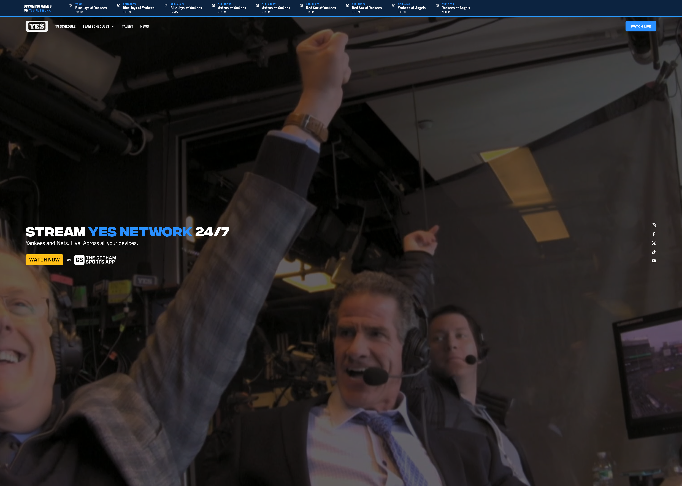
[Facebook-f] (653, 234)
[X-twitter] (653, 243)
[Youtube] (653, 260)
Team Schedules (96, 26)
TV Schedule (65, 26)
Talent (127, 26)
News (144, 26)
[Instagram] (653, 225)
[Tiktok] (653, 251)
